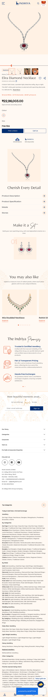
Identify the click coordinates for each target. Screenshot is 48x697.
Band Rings (10, 553)
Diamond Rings (39, 572)
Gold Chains (28, 568)
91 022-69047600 (8, 484)
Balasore (23, 670)
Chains (11, 519)
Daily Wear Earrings (8, 629)
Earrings (5, 517)
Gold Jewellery (10, 566)
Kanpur (17, 680)
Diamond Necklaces (34, 574)
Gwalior (38, 676)
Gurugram (31, 676)
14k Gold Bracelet (26, 603)
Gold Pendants (7, 570)
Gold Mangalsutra (38, 568)
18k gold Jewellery (14, 599)
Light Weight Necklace (9, 638)
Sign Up (37, 408)
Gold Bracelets (7, 568)
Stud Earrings (32, 526)
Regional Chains (36, 557)
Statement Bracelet (20, 545)
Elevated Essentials (8, 659)
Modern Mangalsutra (9, 538)
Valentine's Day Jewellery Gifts (33, 661)
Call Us (35, 131)
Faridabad (5, 676)
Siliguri (32, 684)
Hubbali (16, 678)
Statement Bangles (36, 551)
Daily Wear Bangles (22, 629)
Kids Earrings (40, 528)
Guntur (24, 676)
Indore (30, 678)
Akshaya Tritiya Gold (34, 659)
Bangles (24, 517)
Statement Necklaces (9, 534)
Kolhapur (23, 680)
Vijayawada (6, 687)
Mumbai (20, 682)
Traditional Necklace (20, 532)
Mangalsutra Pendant (18, 536)
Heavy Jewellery (7, 643)
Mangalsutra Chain (17, 540)
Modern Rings (40, 553)
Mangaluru (13, 682)
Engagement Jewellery (19, 614)
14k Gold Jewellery (14, 603)
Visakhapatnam (17, 687)
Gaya (12, 676)
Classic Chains (7, 559)
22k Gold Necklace (32, 597)
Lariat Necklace (7, 532)
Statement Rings (8, 555)
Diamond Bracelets (21, 574)
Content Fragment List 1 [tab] (23, 386)
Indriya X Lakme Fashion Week (12, 663)
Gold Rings (29, 566)
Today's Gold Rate (8, 511)
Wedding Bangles (30, 618)
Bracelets (5, 519)
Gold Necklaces (18, 568)
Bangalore (36, 670)
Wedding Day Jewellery (31, 616)
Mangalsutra (32, 517)
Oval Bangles (12, 549)
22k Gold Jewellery (14, 595)
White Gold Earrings (30, 587)
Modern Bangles (23, 551)
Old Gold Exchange (21, 511)
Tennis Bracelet (25, 543)
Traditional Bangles (38, 549)
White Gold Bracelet (27, 589)
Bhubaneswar (14, 672)
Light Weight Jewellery (9, 634)
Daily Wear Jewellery (9, 626)
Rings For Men (19, 555)
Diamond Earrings (28, 572)
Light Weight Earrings (25, 638)
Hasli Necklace (35, 534)
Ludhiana (5, 682)
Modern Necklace (23, 534)
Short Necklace (14, 530)
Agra (3, 670)
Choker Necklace (26, 530)
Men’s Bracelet (36, 543)
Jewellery (5, 514)
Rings (10, 517)
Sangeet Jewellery (34, 614)
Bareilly (29, 670)
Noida (32, 682)
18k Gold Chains (26, 599)
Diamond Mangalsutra (9, 576)
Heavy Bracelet (30, 646)
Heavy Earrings (19, 646)
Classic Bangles (12, 551)
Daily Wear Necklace (9, 631)
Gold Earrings (20, 566)
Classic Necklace (33, 532)
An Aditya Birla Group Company (12, 489)
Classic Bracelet (7, 545)
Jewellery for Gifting (16, 661)
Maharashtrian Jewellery (10, 653)
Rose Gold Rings (14, 585)
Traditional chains (18, 559)
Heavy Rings (40, 646)
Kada (3, 551)
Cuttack (15, 674)
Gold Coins (16, 570)
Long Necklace (38, 530)
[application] (24, 30)
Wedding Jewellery (8, 607)
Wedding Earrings (17, 618)
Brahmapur (23, 672)
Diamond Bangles (8, 574)
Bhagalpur (5, 672)
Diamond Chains (23, 576)
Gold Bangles (38, 566)
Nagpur (26, 682)
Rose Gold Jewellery (15, 580)
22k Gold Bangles (37, 595)
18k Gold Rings (37, 599)
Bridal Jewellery (21, 659)
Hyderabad (23, 678)
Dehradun (31, 674)
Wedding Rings (15, 620)
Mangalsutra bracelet (33, 536)
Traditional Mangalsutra (25, 538)
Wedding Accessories (28, 620)
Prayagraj (5, 684)
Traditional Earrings (15, 528)
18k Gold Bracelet (17, 601)
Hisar (11, 678)
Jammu (4, 680)
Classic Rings (31, 553)
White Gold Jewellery (16, 587)
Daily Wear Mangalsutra (37, 631)
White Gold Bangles (14, 589)
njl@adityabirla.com (15, 481)
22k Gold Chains (20, 597)
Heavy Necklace (7, 646)
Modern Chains (12, 557)
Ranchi (26, 684)
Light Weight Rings (14, 640)
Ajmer (17, 670)
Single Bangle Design (24, 549)
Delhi (36, 674)
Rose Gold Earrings (29, 580)
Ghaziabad (18, 676)
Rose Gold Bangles (27, 583)
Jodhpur (11, 680)
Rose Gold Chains (14, 583)
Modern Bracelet (13, 543)
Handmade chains (24, 557)
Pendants (40, 517)
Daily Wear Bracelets (37, 629)
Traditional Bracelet (34, 545)
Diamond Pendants (36, 576)
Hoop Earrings (22, 526)
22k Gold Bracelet (8, 597)
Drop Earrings (12, 526)
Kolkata (30, 680)
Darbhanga (23, 674)
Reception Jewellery (15, 616)
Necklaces (16, 517)
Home (4, 74)
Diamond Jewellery (15, 572)
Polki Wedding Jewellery (17, 612)
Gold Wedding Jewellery (19, 610)
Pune (11, 684)
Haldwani (5, 678)
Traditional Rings (20, 553)
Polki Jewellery (11, 578)
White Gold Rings (14, 591)
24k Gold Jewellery (14, 593)
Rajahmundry (18, 684)
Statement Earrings (28, 528)
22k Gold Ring (26, 595)
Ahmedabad (10, 670)
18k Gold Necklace (30, 601)
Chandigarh (32, 672)
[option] (12, 71)
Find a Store (12, 131)
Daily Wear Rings (22, 631)
